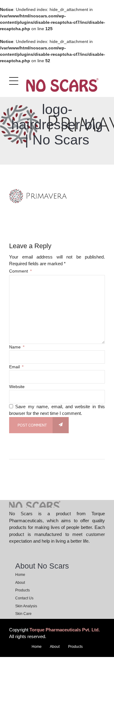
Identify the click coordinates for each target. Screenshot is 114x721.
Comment (20, 271)
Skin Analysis (26, 606)
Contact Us (24, 598)
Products (22, 590)
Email (16, 366)
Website (17, 386)
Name (16, 346)
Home (20, 575)
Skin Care (23, 614)
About (20, 582)
